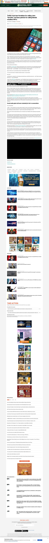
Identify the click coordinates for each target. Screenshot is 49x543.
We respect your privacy (24, 527)
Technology (26, 11)
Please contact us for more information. (12, 316)
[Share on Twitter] (12, 24)
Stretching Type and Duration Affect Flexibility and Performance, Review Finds (18, 444)
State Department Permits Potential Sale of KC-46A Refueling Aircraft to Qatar (19, 404)
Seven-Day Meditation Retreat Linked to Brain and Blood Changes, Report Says (19, 402)
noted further (14, 97)
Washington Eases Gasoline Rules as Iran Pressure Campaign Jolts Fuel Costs (18, 416)
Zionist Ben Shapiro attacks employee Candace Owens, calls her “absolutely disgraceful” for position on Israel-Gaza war (30, 296)
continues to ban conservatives (20, 125)
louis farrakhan (36, 25)
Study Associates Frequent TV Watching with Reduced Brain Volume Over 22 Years (19, 442)
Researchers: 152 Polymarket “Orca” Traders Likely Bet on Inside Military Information (19, 423)
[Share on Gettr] (20, 24)
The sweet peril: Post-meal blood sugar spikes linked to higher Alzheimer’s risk (18, 451)
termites (29, 26)
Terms (28, 533)
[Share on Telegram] (14, 24)
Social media (10, 26)
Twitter (31, 26)
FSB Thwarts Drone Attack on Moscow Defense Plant (15, 409)
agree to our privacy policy (13, 541)
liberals (33, 25)
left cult (25, 25)
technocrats (25, 26)
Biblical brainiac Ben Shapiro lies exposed (24, 264)
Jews (23, 25)
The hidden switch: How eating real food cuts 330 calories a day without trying (19, 449)
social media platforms (16, 26)
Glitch (21, 25)
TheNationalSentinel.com (11, 163)
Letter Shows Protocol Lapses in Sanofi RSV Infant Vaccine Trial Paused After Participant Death (21, 413)
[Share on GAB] (16, 24)
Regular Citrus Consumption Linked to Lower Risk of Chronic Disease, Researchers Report (20, 456)
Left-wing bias (29, 25)
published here (22, 536)
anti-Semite (10, 25)
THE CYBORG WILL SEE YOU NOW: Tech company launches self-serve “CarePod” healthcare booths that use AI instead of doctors (28, 215)
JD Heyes (14, 21)
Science (21, 11)
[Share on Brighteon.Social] (8, 24)
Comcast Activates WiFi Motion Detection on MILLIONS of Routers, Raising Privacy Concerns (21, 411)
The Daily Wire (13, 66)
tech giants (21, 26)
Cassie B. (22, 205)
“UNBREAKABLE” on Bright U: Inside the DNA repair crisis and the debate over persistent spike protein (22, 418)
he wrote (34, 58)
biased (14, 25)
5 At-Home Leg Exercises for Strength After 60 (14, 458)
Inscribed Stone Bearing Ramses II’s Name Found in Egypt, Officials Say (17, 434)
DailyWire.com (9, 162)
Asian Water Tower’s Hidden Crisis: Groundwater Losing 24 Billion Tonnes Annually (19, 425)
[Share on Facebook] (10, 24)
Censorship (18, 25)
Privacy (26, 533)
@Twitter (13, 79)
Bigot (16, 25)
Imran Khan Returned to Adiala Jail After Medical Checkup (15, 432)
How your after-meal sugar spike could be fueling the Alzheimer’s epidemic (18, 427)
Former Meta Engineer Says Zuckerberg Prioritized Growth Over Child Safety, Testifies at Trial (21, 420)
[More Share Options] (22, 24)
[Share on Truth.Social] (18, 24)
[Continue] (33, 525)
